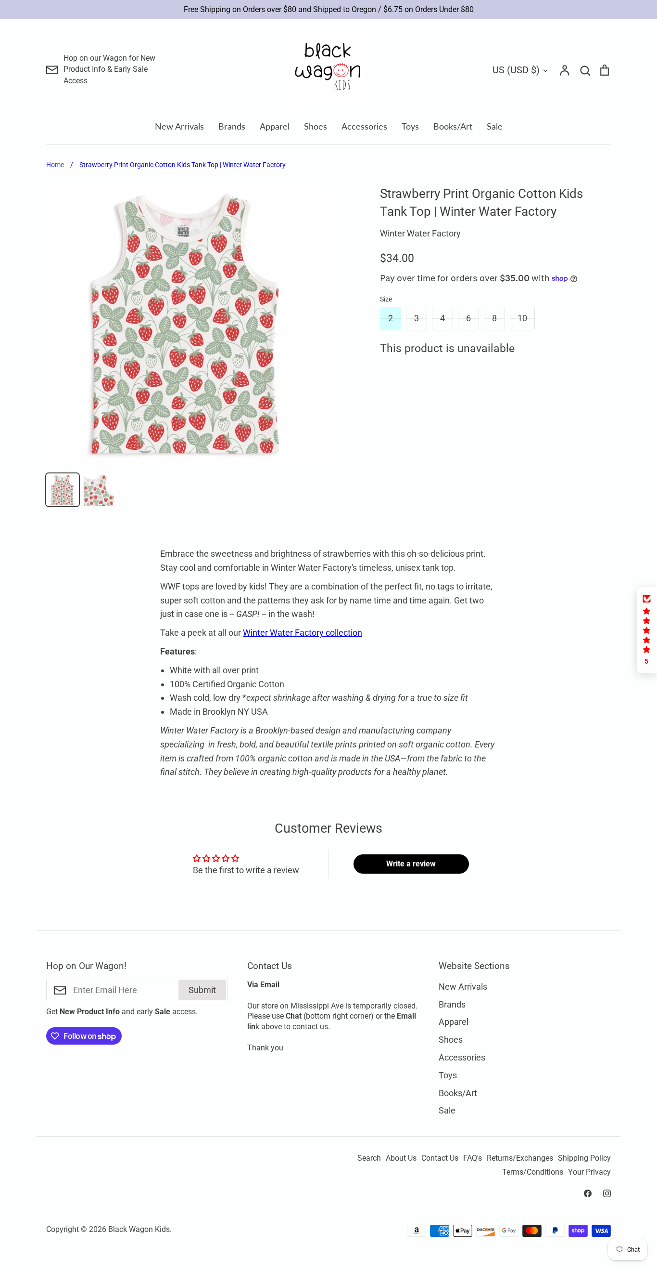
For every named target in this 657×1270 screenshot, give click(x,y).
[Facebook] (587, 1193)
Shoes (315, 126)
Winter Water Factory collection (302, 633)
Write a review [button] (411, 863)
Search (369, 1158)
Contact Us (439, 1158)
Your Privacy (589, 1172)
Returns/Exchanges (520, 1158)
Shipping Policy (584, 1158)
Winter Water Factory (420, 233)
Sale (495, 126)
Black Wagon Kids (139, 1229)
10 (522, 318)
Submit (202, 990)
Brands (231, 126)
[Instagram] (607, 1193)
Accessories (364, 126)
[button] (647, 630)
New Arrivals (179, 126)
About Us (401, 1158)
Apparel (275, 126)
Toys (410, 126)
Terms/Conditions (532, 1172)
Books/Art (452, 126)
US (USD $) (516, 70)
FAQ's (472, 1158)
